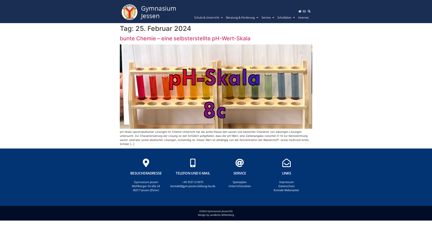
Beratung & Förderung (240, 17)
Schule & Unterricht (206, 17)
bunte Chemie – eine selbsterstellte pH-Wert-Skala (185, 38)
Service (266, 17)
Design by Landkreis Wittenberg (216, 215)
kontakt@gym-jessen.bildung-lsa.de (192, 186)
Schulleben (284, 17)
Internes (303, 17)
